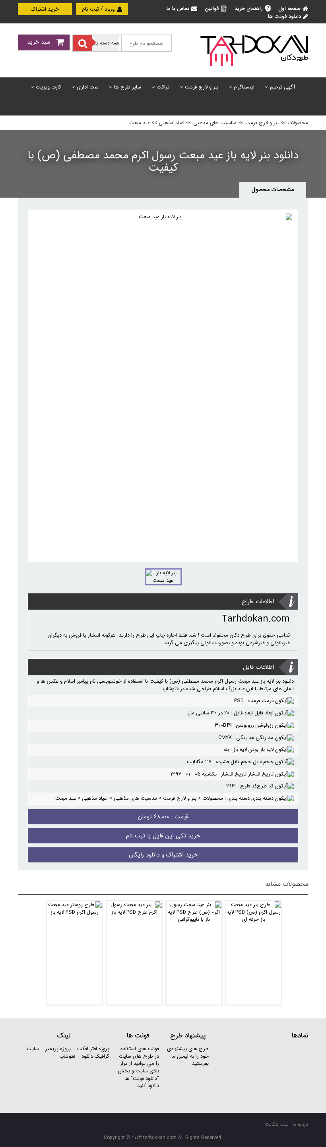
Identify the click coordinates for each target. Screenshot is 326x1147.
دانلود (87, 1056)
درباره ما (300, 1124)
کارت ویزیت (48, 87)
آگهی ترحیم (282, 87)
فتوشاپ (67, 1056)
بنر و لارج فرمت (201, 87)
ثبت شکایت (277, 1124)
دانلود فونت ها (284, 16)
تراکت (163, 87)
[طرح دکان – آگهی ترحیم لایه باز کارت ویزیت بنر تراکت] (254, 50)
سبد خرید (39, 42)
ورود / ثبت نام (99, 9)
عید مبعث (139, 123)
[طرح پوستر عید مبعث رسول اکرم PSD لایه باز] (74, 953)
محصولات (297, 123)
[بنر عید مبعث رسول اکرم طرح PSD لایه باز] (134, 953)
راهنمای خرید (249, 8)
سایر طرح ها (127, 87)
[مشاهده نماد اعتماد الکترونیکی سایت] (262, 1075)
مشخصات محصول (272, 189)
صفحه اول (289, 8)
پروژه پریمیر (57, 1049)
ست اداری (88, 87)
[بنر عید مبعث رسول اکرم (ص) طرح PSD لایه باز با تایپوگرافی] (194, 953)
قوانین (212, 8)
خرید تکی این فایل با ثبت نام (163, 836)
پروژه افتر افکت (93, 1049)
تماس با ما (178, 8)
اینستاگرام (244, 87)
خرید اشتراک (45, 9)
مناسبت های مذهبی (215, 123)
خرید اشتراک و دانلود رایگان (163, 855)
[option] (163, 386)
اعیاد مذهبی (171, 123)
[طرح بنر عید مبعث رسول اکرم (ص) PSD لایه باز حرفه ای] (253, 953)
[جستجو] (82, 43)
